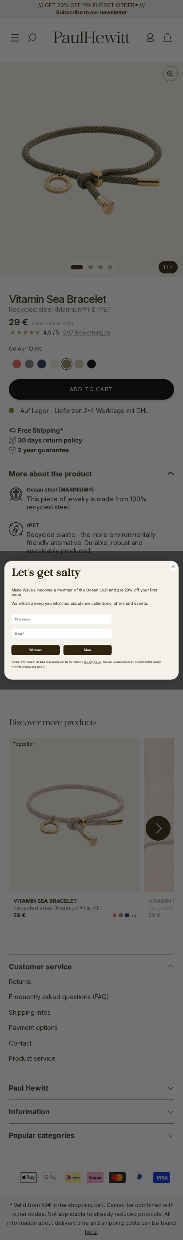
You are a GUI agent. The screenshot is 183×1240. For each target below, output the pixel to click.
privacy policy (92, 661)
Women (35, 650)
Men (87, 650)
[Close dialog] (173, 566)
